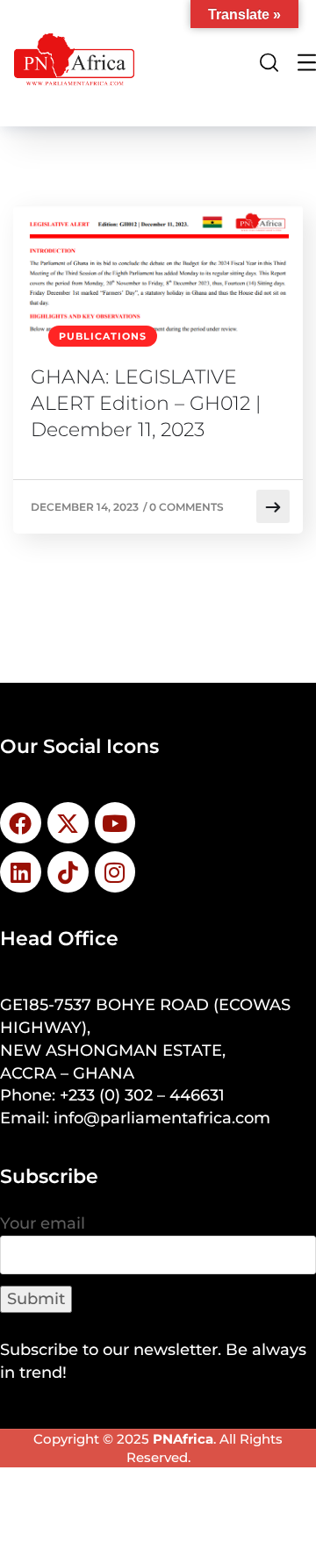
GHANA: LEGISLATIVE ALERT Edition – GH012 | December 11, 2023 (146, 403)
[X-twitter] (68, 822)
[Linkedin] (20, 872)
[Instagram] (115, 872)
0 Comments (186, 506)
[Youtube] (115, 822)
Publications (103, 336)
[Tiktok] (68, 872)
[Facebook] (20, 822)
